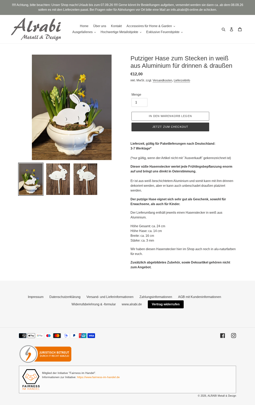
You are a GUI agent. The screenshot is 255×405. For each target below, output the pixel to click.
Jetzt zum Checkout (170, 126)
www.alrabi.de (132, 304)
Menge (136, 94)
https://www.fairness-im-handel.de (98, 377)
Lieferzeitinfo (182, 80)
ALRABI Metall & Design (222, 395)
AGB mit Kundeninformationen (199, 297)
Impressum (35, 297)
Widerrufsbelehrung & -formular (94, 304)
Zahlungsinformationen (155, 297)
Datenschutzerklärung (64, 297)
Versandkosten (162, 80)
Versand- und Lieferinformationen (109, 297)
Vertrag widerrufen (166, 304)
